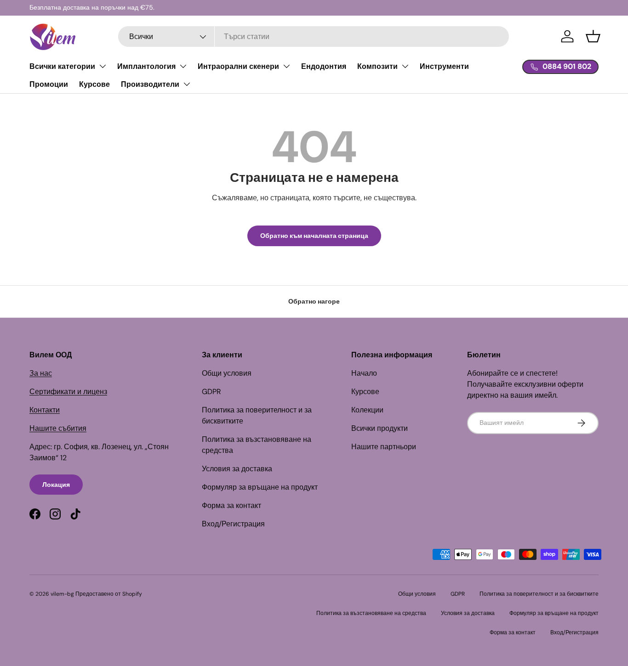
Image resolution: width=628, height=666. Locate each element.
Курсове (94, 84)
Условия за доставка (237, 469)
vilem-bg (62, 594)
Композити (377, 66)
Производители (150, 84)
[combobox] (313, 36)
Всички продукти (379, 428)
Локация (56, 484)
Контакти (44, 410)
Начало (364, 373)
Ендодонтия (323, 66)
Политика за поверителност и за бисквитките (539, 594)
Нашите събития (57, 428)
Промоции (48, 84)
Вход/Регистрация (233, 524)
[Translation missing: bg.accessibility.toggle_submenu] (102, 66)
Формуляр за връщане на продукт (260, 487)
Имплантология (146, 66)
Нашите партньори (383, 447)
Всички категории (62, 66)
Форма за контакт (231, 505)
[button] (593, 36)
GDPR (211, 391)
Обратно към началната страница (314, 235)
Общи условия (226, 373)
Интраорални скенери (238, 66)
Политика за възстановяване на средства (371, 613)
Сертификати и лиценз (68, 391)
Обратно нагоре (314, 301)
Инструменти (444, 66)
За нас (40, 373)
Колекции (367, 410)
